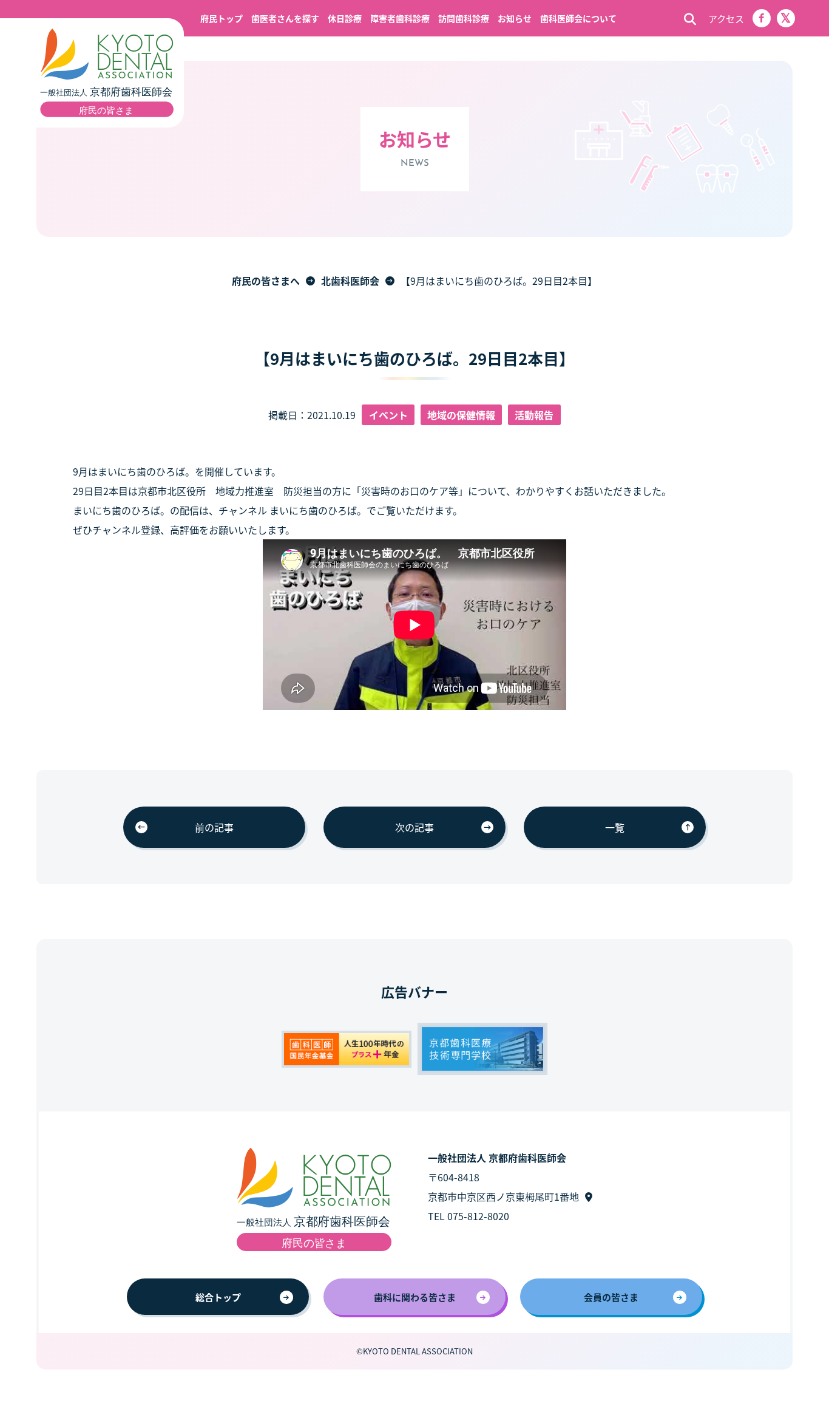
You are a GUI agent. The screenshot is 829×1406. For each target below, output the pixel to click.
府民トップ (221, 18)
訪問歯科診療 (463, 18)
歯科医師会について (578, 18)
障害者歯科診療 (400, 18)
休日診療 (345, 18)
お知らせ (515, 18)
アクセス (726, 18)
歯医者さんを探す (285, 18)
